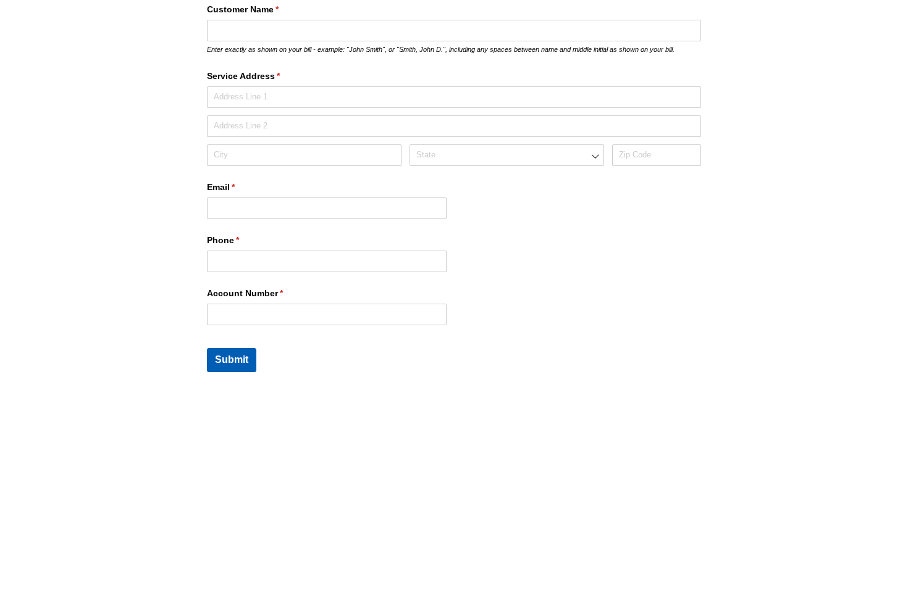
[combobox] (507, 155)
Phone (241, 240)
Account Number (263, 293)
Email (239, 187)
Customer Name (261, 9)
